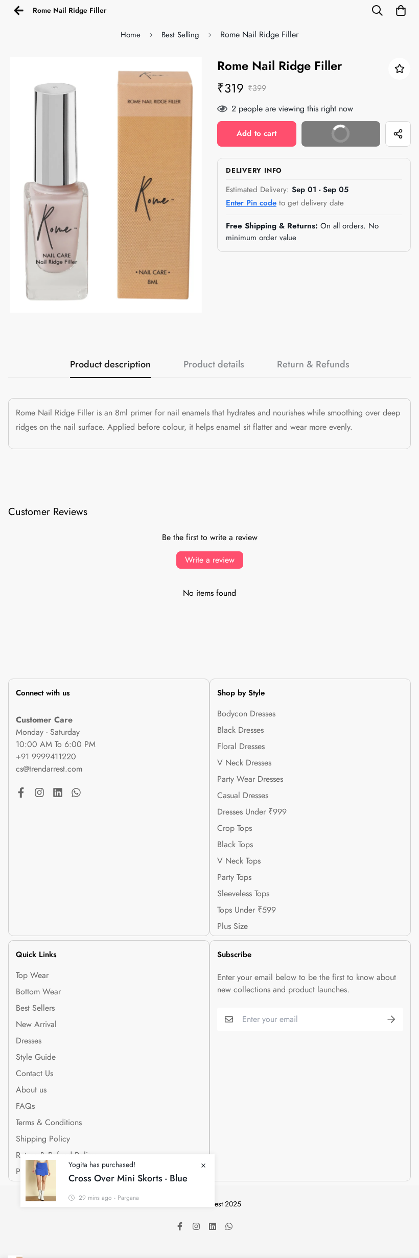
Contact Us (34, 1073)
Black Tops (235, 844)
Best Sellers (35, 1008)
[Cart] (400, 10)
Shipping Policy (43, 1139)
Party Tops (234, 877)
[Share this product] (398, 134)
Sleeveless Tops (243, 893)
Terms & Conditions (49, 1122)
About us (31, 1090)
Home (131, 34)
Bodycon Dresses (246, 713)
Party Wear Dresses (250, 779)
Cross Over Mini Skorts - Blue (128, 1178)
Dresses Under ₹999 (252, 812)
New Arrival (36, 1024)
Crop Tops (234, 828)
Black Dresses (240, 730)
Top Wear (32, 975)
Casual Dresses (242, 795)
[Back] (18, 10)
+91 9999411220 (46, 756)
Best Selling (180, 34)
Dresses (28, 1040)
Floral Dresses (241, 746)
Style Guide (36, 1057)
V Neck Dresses (244, 762)
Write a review (210, 560)
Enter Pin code (251, 202)
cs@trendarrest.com (49, 769)
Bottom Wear (38, 991)
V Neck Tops (239, 861)
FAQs (25, 1106)
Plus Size (232, 926)
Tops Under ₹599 (246, 910)
